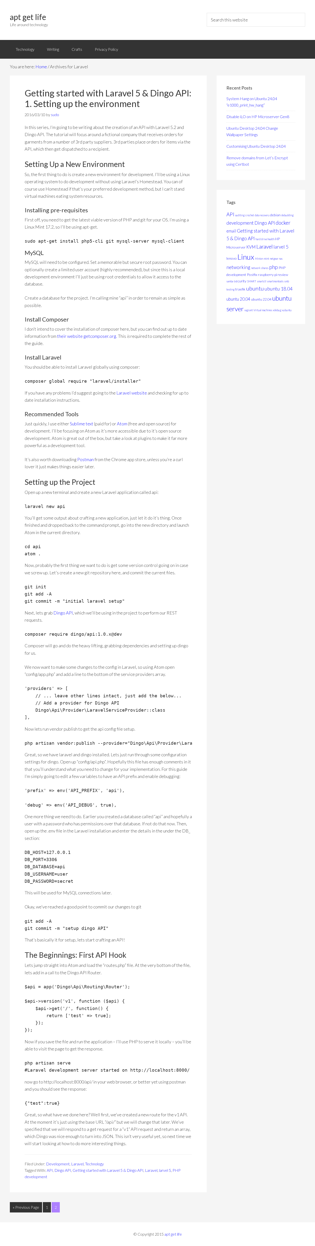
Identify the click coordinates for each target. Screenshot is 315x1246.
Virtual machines (262, 310)
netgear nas (276, 258)
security (240, 281)
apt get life (28, 17)
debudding (287, 215)
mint (266, 258)
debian (275, 215)
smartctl (261, 281)
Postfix (252, 274)
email (231, 231)
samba (229, 281)
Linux (245, 257)
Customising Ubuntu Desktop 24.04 (256, 146)
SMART (251, 281)
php (273, 267)
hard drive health (264, 239)
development (240, 223)
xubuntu (287, 310)
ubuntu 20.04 (238, 299)
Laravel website (132, 393)
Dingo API (63, 612)
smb (286, 281)
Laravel (77, 1163)
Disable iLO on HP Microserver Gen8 (257, 116)
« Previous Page (26, 1207)
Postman (85, 459)
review (283, 274)
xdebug (277, 310)
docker (283, 222)
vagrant (248, 310)
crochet (249, 215)
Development (58, 1163)
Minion (259, 258)
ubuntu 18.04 (279, 288)
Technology (94, 1163)
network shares (259, 268)
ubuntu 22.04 (261, 299)
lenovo (231, 258)
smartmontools (275, 281)
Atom (122, 423)
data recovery (262, 215)
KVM (251, 247)
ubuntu (255, 288)
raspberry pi (267, 274)
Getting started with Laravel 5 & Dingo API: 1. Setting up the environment (108, 98)
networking (238, 267)
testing (230, 289)
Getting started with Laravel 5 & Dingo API (108, 1170)
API (50, 1170)
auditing (240, 215)
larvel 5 (165, 1170)
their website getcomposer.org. (87, 336)
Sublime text (81, 423)
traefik (240, 289)
